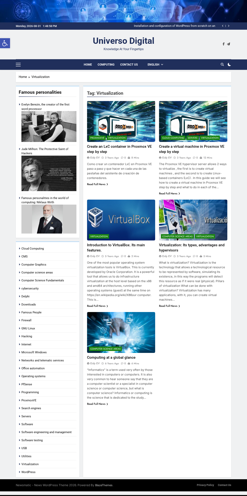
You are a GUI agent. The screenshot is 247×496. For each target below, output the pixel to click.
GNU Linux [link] (28, 328)
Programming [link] (30, 392)
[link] (5, 43)
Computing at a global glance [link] (111, 357)
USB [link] (24, 448)
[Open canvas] (18, 64)
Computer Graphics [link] (33, 264)
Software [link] (27, 424)
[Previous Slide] (222, 26)
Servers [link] (26, 416)
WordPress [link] (28, 472)
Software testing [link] (32, 440)
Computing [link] (106, 64)
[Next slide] (228, 26)
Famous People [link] (31, 312)
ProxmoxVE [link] (28, 400)
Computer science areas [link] (37, 272)
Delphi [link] (25, 296)
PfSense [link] (26, 384)
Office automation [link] (33, 368)
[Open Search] (222, 64)
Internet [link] (26, 344)
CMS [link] (24, 256)
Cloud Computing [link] (32, 248)
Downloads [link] (28, 304)
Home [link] (88, 64)
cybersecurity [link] (30, 288)
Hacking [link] (26, 336)
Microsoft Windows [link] (34, 352)
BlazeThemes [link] (104, 485)
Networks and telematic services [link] (42, 360)
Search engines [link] (31, 408)
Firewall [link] (26, 320)
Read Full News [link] (96, 184)
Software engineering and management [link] (46, 432)
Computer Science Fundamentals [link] (42, 280)
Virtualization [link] (30, 464)
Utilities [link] (26, 456)
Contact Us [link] (129, 64)
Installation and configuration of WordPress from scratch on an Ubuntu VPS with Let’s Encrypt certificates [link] (174, 26)
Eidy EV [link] (95, 157)
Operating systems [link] (33, 376)
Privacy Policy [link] (205, 485)
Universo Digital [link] (123, 41)
